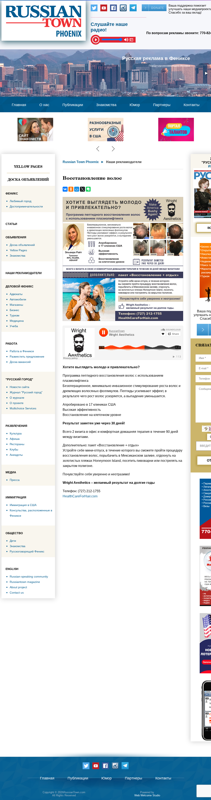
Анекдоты (16, 454)
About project (18, 587)
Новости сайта (19, 387)
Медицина (17, 320)
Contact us (17, 592)
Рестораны (17, 444)
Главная (19, 105)
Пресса (15, 480)
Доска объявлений (28, 179)
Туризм (14, 315)
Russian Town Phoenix (81, 162)
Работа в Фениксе (22, 351)
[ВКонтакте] (65, 189)
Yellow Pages (28, 166)
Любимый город (20, 201)
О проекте (16, 403)
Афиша (15, 438)
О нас (44, 105)
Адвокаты (16, 294)
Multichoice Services (23, 408)
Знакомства (106, 105)
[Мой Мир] (76, 189)
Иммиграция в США (23, 505)
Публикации (72, 105)
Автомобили (18, 299)
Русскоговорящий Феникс (27, 551)
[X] (82, 189)
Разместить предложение (27, 356)
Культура (16, 433)
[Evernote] (88, 189)
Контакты (191, 105)
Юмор (135, 105)
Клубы (14, 449)
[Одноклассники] (70, 189)
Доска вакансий (20, 362)
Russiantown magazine (25, 582)
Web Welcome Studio (147, 795)
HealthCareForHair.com (80, 496)
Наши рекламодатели (124, 162)
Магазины (16, 304)
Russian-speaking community (29, 576)
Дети (13, 540)
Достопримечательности (26, 206)
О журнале (17, 397)
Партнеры (161, 105)
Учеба (14, 326)
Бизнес (14, 310)
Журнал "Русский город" (26, 392)
